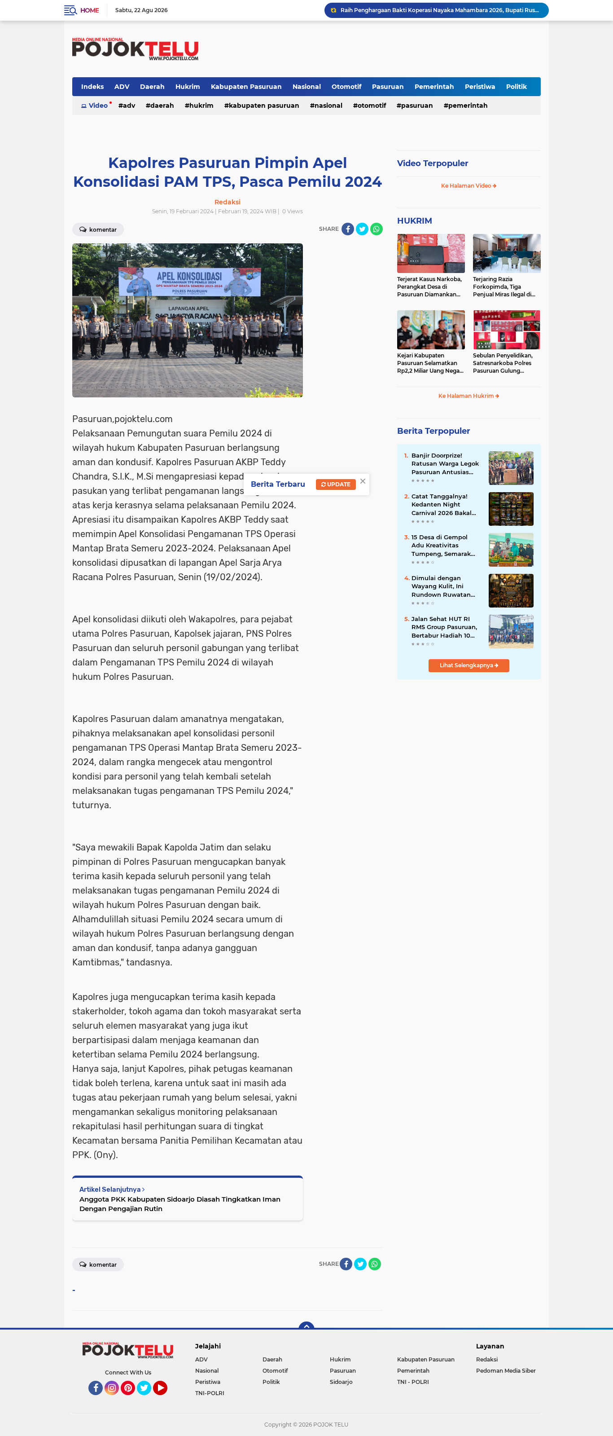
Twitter (148, 1399)
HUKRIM (414, 221)
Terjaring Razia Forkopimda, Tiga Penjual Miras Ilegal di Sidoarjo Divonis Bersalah (502, 287)
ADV (121, 87)
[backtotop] (306, 1329)
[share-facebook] (348, 229)
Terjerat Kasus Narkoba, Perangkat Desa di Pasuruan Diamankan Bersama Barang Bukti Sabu (429, 287)
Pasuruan (388, 87)
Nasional (307, 87)
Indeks (92, 87)
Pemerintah (434, 87)
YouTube (166, 1399)
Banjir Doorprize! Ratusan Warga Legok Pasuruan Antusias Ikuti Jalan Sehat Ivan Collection (445, 464)
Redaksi (487, 1359)
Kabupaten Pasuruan (246, 87)
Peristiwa (480, 87)
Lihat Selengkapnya (467, 665)
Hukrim (187, 87)
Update (338, 484)
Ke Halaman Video (467, 185)
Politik (516, 87)
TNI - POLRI (413, 1382)
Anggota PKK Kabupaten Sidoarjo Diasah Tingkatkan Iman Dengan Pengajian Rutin (179, 1204)
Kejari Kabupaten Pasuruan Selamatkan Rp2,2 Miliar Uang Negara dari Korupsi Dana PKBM (431, 363)
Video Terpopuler (433, 163)
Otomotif (346, 87)
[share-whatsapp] (376, 229)
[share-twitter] (362, 229)
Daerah (152, 87)
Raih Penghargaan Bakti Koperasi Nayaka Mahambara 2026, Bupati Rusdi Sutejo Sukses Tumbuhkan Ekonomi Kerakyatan (441, 10)
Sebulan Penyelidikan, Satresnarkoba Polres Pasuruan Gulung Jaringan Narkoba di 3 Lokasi (503, 363)
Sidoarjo (341, 1382)
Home (89, 10)
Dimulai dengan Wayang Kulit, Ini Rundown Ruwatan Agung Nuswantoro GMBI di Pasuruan (441, 586)
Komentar (102, 229)
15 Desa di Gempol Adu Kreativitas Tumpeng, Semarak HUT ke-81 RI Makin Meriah (441, 545)
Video (98, 105)
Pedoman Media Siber (506, 1370)
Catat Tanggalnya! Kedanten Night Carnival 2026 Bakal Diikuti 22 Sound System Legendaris (442, 505)
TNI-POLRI (209, 1393)
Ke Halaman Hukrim (466, 395)
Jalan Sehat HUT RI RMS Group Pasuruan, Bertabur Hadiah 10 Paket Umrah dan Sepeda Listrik (444, 627)
